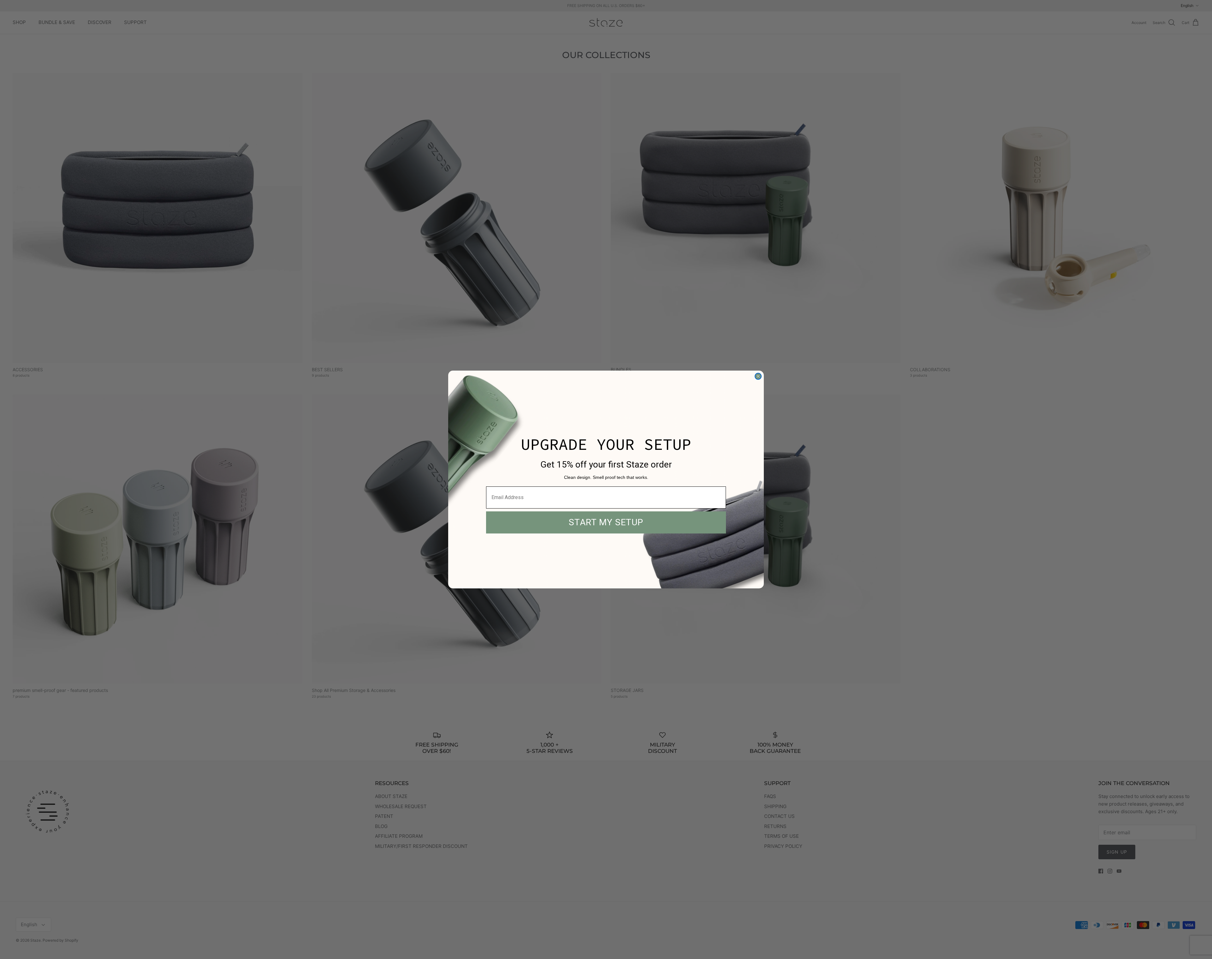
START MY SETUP (606, 522)
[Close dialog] (758, 376)
